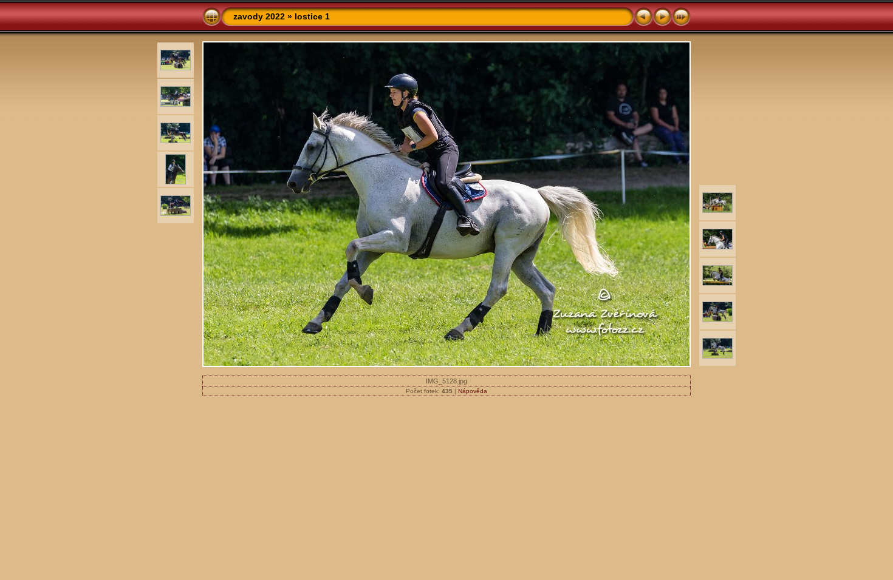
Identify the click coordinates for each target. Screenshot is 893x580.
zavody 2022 (259, 16)
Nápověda (472, 391)
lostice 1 (312, 16)
